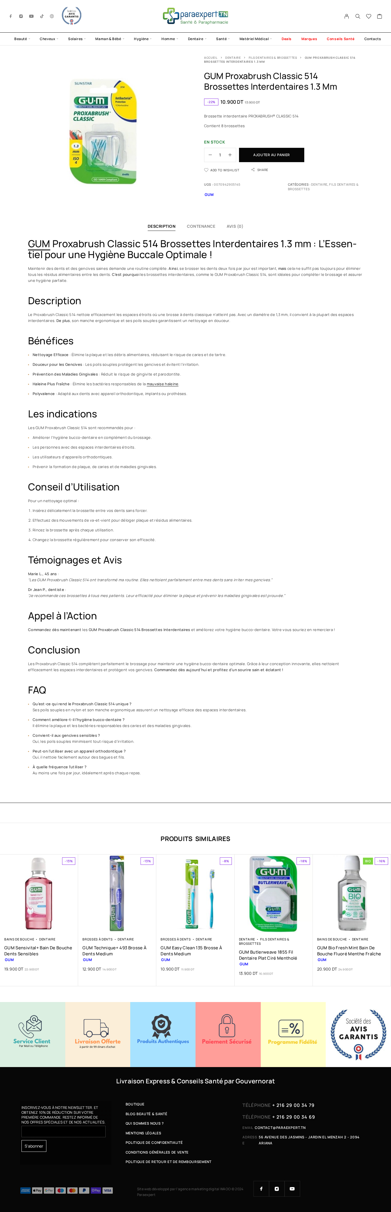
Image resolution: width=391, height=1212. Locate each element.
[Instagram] (21, 16)
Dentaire (196, 39)
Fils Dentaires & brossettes (273, 58)
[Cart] (379, 16)
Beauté (20, 39)
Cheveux (47, 39)
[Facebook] (11, 16)
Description (161, 226)
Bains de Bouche (19, 939)
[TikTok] (42, 16)
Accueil (211, 58)
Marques (309, 39)
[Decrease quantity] (208, 155)
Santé (221, 39)
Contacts (372, 39)
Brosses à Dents (97, 939)
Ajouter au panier (271, 154)
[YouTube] (31, 16)
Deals (287, 39)
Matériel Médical (254, 39)
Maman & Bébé (108, 39)
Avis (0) (235, 226)
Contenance (201, 226)
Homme (168, 39)
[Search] (357, 16)
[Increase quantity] (232, 155)
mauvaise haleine (163, 383)
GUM (39, 243)
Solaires (75, 39)
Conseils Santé (340, 39)
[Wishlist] (369, 16)
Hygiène (141, 39)
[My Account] (346, 16)
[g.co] (52, 16)
